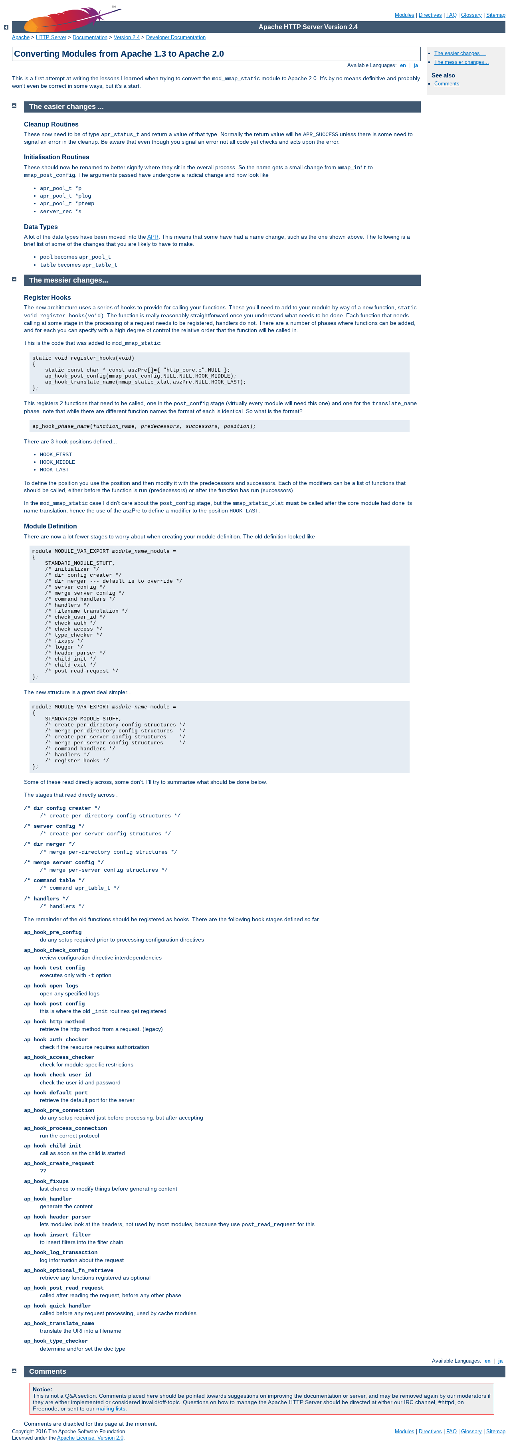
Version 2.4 (127, 37)
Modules (404, 15)
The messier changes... (461, 62)
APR (152, 236)
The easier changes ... (460, 53)
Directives (430, 15)
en (403, 65)
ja (416, 65)
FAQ (451, 15)
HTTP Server (51, 37)
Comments (447, 84)
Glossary (471, 15)
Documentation (90, 37)
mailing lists (110, 1408)
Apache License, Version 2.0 (90, 1438)
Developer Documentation (176, 37)
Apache (21, 37)
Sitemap (495, 15)
